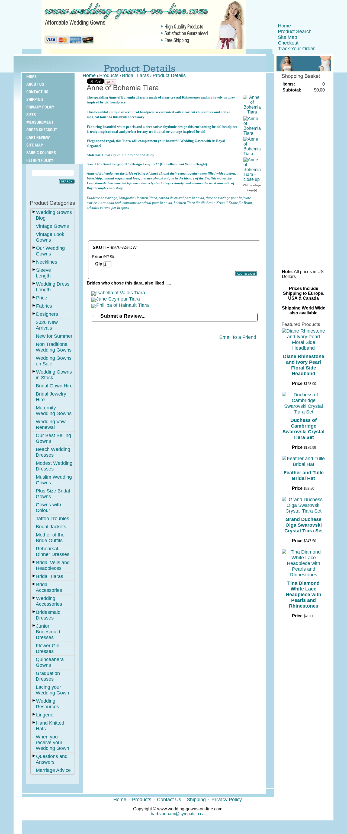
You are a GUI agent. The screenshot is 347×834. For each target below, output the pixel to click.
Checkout (288, 43)
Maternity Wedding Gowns (54, 410)
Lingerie (44, 715)
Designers (47, 314)
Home (284, 26)
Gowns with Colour (48, 507)
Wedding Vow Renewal (51, 424)
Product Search (294, 31)
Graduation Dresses (48, 676)
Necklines (46, 262)
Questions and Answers (52, 759)
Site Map (287, 37)
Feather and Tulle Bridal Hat (304, 475)
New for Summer (54, 336)
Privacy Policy (226, 799)
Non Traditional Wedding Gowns (54, 347)
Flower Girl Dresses (47, 648)
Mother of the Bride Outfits (50, 537)
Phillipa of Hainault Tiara (122, 305)
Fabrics (44, 306)
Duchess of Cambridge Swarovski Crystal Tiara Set (303, 429)
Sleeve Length (43, 273)
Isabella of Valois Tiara (120, 292)
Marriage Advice (53, 770)
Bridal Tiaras (49, 576)
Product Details (169, 75)
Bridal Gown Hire (54, 385)
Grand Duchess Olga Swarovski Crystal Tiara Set (303, 525)
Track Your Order (296, 48)
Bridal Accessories (49, 587)
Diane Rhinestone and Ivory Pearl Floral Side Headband (303, 365)
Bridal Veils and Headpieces (53, 565)
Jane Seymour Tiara (118, 299)
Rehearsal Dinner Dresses (52, 551)
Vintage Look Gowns (50, 237)
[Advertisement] (174, 222)
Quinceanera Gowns (50, 662)
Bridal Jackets (51, 526)
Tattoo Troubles (52, 518)
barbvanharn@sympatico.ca (178, 813)
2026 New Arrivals (47, 325)
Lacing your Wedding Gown (52, 690)
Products (108, 75)
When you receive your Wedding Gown (52, 742)
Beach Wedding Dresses (53, 452)
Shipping (196, 799)
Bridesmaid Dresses (48, 615)
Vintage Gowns (52, 226)
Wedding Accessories (49, 601)
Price (41, 298)
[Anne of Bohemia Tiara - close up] (252, 179)
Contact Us (169, 799)
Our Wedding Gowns (50, 251)
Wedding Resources (47, 703)
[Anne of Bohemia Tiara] (252, 112)
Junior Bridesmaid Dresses (48, 631)
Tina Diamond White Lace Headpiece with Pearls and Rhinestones (303, 594)
